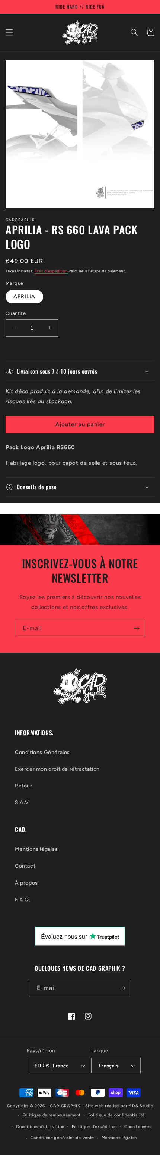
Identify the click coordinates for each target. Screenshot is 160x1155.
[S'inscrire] (136, 628)
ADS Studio (141, 1105)
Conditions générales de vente (62, 1137)
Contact (25, 866)
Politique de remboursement (52, 1115)
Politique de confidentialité (116, 1115)
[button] (9, 32)
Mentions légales (36, 849)
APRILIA (24, 296)
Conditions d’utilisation (40, 1126)
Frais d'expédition (51, 271)
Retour (23, 786)
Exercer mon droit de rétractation (57, 769)
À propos (26, 883)
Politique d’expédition (94, 1126)
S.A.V (22, 802)
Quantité (16, 313)
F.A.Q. (23, 899)
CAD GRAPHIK (65, 1105)
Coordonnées (137, 1126)
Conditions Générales (42, 752)
